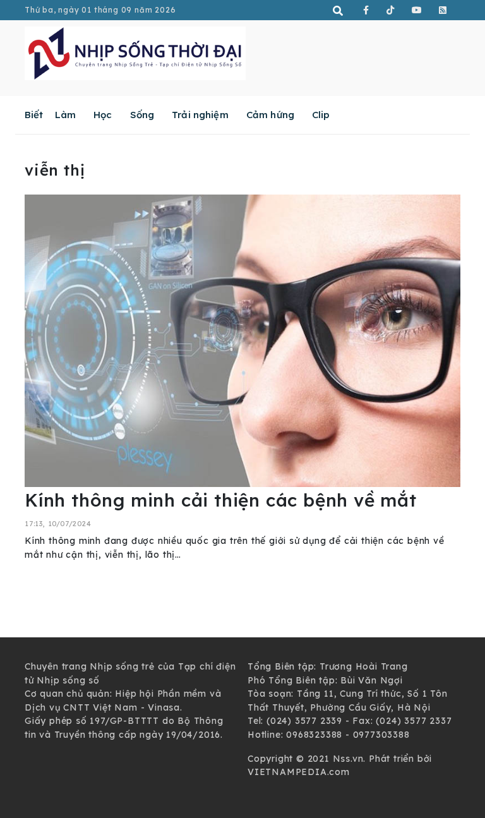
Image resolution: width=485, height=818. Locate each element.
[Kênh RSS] (443, 10)
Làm (65, 115)
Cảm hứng (270, 115)
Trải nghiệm (200, 115)
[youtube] (417, 10)
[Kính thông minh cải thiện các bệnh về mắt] (242, 340)
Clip (321, 115)
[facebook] (366, 10)
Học (102, 115)
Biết (34, 115)
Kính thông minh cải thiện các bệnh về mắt (221, 500)
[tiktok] (391, 10)
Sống (142, 115)
